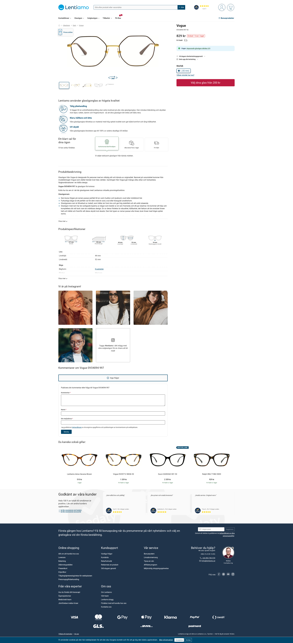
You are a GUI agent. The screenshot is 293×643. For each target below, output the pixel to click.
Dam (74, 25)
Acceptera (179, 640)
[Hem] (59, 25)
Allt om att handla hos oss (68, 553)
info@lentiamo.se (208, 561)
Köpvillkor (62, 572)
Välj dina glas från (205, 82)
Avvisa (188, 640)
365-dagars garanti (108, 568)
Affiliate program (150, 564)
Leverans (61, 557)
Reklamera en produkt (109, 564)
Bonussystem (149, 553)
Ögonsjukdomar (64, 596)
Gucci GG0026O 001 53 (167, 474)
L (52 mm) (185, 70)
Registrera (229, 529)
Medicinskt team (64, 599)
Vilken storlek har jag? (185, 75)
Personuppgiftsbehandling (68, 579)
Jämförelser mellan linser (68, 603)
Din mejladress (67, 418)
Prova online (68, 32)
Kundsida (105, 557)
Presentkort (62, 568)
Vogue (81, 25)
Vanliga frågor (106, 553)
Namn (63, 409)
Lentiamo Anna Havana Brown (79, 474)
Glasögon (66, 25)
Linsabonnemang (151, 557)
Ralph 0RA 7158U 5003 (211, 474)
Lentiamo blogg (107, 599)
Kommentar (66, 393)
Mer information (166, 640)
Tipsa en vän (149, 561)
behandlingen (77, 427)
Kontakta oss (106, 607)
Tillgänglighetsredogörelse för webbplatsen (75, 575)
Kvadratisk (99, 269)
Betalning (62, 561)
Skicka (66, 432)
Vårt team (105, 596)
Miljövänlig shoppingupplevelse (156, 568)
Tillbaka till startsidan (65, 634)
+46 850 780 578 (208, 558)
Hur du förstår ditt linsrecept (69, 592)
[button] (64, 85)
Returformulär (106, 561)
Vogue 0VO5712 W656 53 (123, 474)
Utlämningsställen (65, 564)
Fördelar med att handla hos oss (113, 603)
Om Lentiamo (106, 592)
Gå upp (76, 634)
